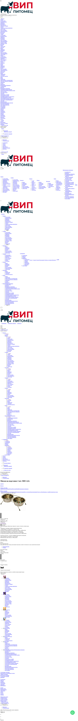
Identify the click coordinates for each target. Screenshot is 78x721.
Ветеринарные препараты (12, 417)
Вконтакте (5, 139)
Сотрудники (2, 683)
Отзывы (4, 547)
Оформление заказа (4, 696)
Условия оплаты (3, 697)
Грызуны (9, 369)
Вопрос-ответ (3, 688)
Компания (2, 677)
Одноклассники (6, 140)
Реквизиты (9, 447)
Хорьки (8, 379)
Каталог (6, 334)
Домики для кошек (4, 674)
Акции (1, 691)
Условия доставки (3, 698)
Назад (7, 333)
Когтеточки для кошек (4, 675)
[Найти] (1, 17)
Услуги (1, 692)
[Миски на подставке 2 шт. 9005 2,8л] (13, 510)
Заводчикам (2, 690)
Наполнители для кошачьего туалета (7, 673)
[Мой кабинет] (0, 324)
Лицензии (2, 684)
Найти (2, 712)
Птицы (8, 390)
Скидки (1, 693)
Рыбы (8, 407)
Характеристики (6, 546)
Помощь (2, 694)
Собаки (8, 354)
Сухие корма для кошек (5, 672)
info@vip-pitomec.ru (5, 135)
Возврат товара (3, 700)
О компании (7, 441)
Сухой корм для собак (4, 676)
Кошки (8, 337)
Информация (3, 685)
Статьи (1, 687)
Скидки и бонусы (3, 699)
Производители (3, 689)
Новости (2, 680)
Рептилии (9, 400)
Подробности (3, 523)
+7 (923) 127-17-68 (4, 125)
